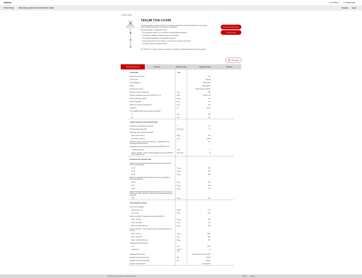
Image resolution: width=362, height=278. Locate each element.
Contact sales (231, 32)
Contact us (335, 2)
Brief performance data (132, 67)
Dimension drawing (181, 67)
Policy (245, 276)
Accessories (157, 67)
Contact (252, 276)
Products (345, 8)
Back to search (127, 15)
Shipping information (205, 67)
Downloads (229, 67)
